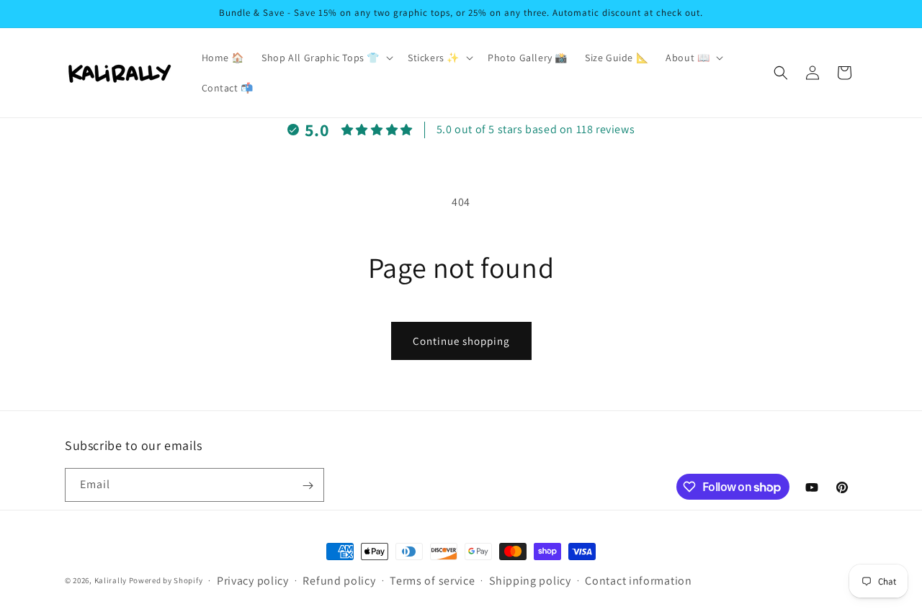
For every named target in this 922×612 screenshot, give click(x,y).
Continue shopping (461, 341)
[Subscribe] (307, 486)
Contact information (638, 580)
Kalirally (110, 580)
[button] (326, 57)
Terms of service (432, 580)
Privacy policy (253, 580)
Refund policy (339, 580)
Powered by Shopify (166, 580)
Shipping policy (530, 580)
